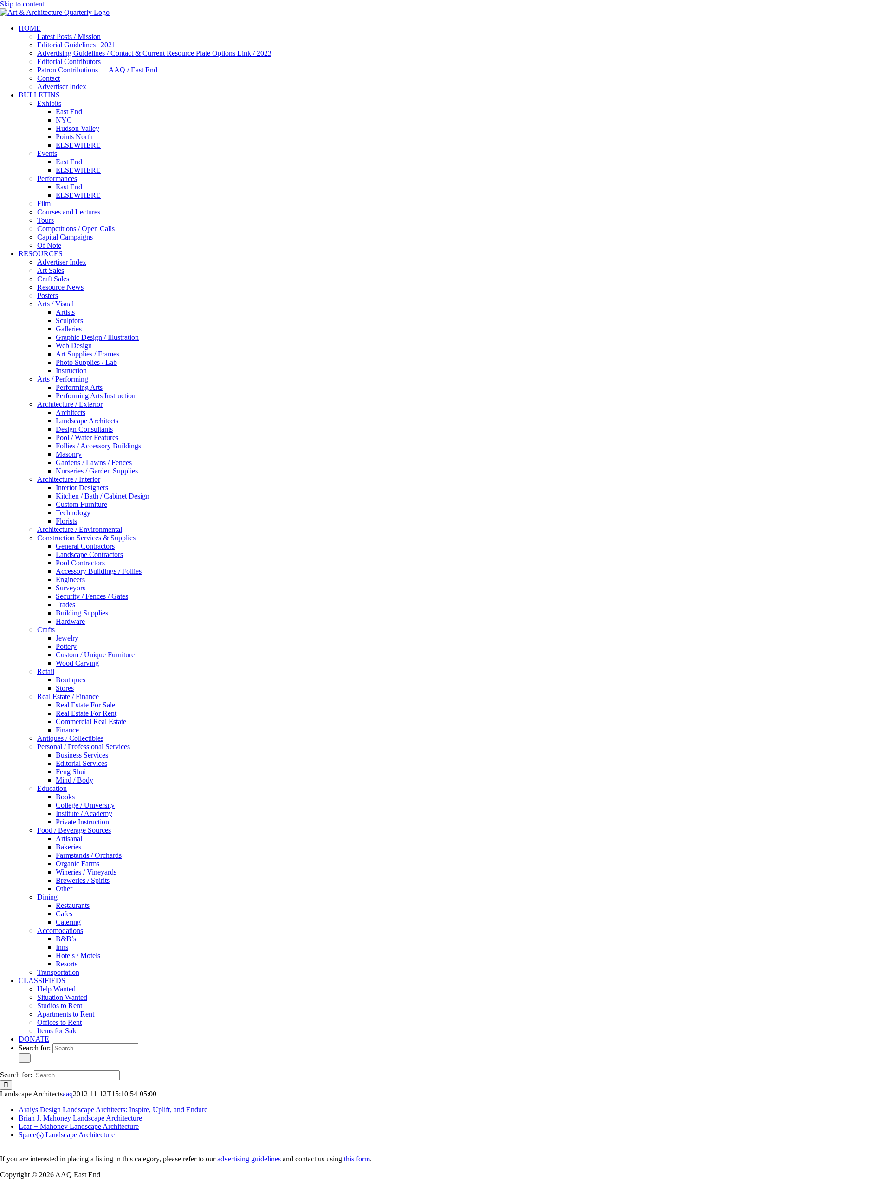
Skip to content (22, 4)
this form (357, 1159)
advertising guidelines (249, 1159)
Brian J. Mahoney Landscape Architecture (80, 1118)
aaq (68, 1094)
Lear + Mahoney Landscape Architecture (79, 1126)
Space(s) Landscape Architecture (67, 1135)
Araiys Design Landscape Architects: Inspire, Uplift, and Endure (113, 1110)
